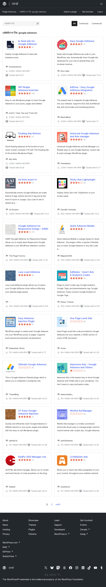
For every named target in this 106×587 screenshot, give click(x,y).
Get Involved (86, 520)
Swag (84, 534)
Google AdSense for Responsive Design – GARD (33, 227)
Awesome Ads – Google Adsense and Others (83, 366)
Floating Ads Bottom (29, 133)
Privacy (6, 534)
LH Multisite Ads (79, 456)
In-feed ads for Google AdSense (27, 42)
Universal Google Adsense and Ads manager (84, 135)
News (5, 525)
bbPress (8, 551)
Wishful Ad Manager (81, 410)
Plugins (31, 529)
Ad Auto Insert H (27, 179)
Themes (32, 525)
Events (83, 525)
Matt (6, 547)
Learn (57, 520)
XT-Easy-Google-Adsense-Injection (28, 412)
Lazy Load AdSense (29, 272)
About (5, 520)
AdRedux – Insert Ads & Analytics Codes (82, 273)
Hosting (6, 529)
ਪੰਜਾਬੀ (11, 568)
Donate (85, 529)
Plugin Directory (9, 12)
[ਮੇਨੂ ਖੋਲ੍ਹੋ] (102, 4)
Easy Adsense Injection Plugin (26, 320)
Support (58, 525)
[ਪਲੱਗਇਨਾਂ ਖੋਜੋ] (37, 23)
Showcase (33, 520)
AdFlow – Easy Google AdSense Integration (82, 89)
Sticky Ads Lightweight (82, 179)
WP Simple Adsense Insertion (28, 89)
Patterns (32, 534)
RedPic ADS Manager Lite (32, 456)
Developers (59, 529)
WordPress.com (11, 542)
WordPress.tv (62, 534)
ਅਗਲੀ (58, 504)
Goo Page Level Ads (81, 318)
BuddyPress (10, 556)
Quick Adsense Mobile (82, 225)
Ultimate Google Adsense (32, 364)
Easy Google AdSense (82, 41)
